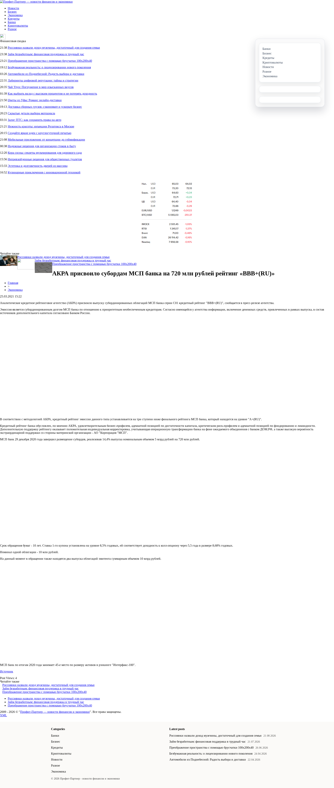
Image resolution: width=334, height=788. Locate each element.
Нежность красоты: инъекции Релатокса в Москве (41, 126)
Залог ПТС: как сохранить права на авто (34, 119)
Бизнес (12, 11)
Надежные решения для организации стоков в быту (42, 146)
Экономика (15, 15)
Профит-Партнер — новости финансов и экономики (55, 711)
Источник (6, 671)
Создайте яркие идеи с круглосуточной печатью (39, 133)
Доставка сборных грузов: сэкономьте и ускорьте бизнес (45, 106)
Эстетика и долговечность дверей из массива (37, 165)
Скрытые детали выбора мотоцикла (31, 113)
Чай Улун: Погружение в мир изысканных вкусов (41, 87)
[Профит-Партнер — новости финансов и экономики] (36, 1)
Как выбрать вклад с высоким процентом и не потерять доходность (52, 93)
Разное (12, 29)
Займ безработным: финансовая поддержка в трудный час (46, 54)
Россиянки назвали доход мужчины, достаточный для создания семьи (54, 47)
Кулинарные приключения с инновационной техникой (44, 172)
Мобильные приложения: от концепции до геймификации (46, 139)
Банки (12, 22)
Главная (13, 282)
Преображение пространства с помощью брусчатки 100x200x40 (50, 60)
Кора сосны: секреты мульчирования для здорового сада (45, 152)
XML (3, 715)
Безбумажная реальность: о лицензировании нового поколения (49, 67)
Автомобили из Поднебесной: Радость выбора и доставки (46, 74)
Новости (13, 8)
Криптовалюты (18, 25)
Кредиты (14, 18)
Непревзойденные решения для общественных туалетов (45, 159)
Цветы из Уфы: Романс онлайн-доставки (35, 100)
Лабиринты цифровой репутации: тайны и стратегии (43, 80)
